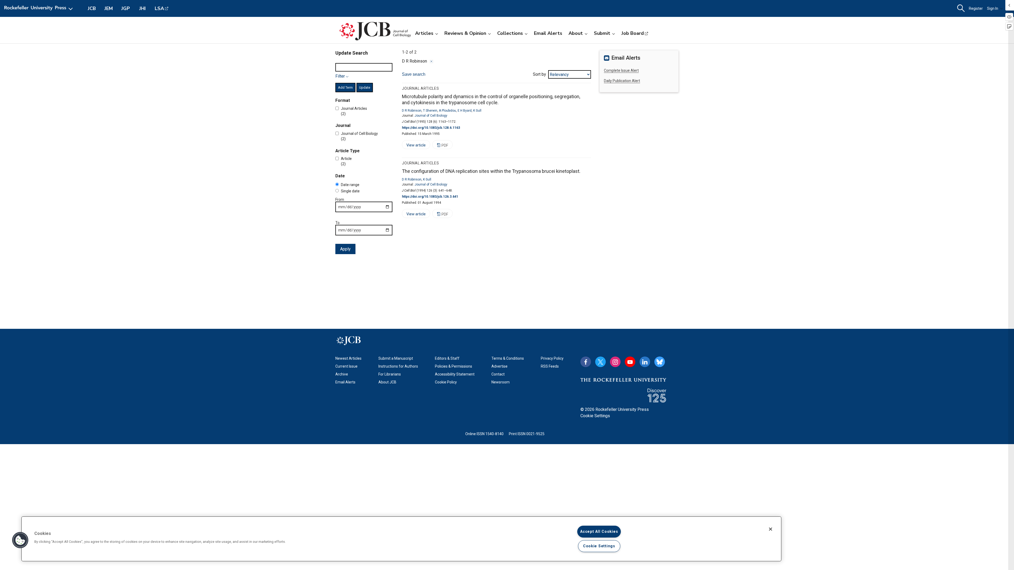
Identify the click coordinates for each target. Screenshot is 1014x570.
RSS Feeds (550, 366)
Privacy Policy (552, 358)
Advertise (499, 366)
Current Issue (346, 366)
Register (976, 8)
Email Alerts (548, 33)
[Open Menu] (39, 8)
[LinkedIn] (645, 362)
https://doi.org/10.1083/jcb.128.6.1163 (431, 128)
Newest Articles (348, 358)
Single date (350, 191)
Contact (498, 374)
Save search (413, 74)
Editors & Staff (447, 358)
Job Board (632, 33)
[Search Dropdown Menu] (961, 8)
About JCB (387, 382)
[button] (20, 540)
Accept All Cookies (599, 531)
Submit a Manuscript (395, 358)
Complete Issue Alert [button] (621, 70)
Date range (350, 185)
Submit (602, 33)
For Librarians (389, 374)
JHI (142, 8)
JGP (125, 8)
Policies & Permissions (453, 366)
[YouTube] (630, 362)
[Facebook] (585, 362)
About (576, 33)
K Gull (477, 110)
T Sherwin (430, 110)
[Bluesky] (659, 362)
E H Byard (465, 110)
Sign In (992, 8)
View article (414, 146)
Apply (345, 248)
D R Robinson (411, 110)
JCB (92, 8)
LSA (159, 8)
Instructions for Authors (398, 366)
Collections (510, 33)
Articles (424, 33)
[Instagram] (615, 362)
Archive (341, 374)
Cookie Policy (446, 382)
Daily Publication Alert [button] (622, 81)
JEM (108, 8)
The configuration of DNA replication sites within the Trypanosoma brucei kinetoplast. (491, 171)
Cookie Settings (595, 415)
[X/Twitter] (600, 362)
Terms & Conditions (507, 358)
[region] (401, 539)
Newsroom (500, 382)
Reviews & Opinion (465, 33)
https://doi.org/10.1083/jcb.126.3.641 (430, 196)
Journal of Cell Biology (431, 115)
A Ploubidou (447, 110)
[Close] (431, 61)
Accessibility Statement (455, 374)
